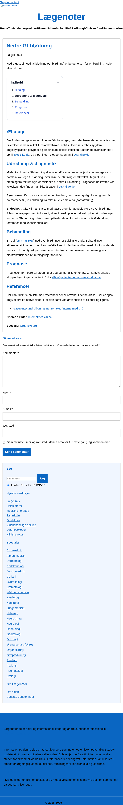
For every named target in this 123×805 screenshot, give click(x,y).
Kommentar (11, 353)
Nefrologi (12, 613)
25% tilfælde (67, 186)
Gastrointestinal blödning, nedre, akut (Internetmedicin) (48, 308)
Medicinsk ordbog (18, 510)
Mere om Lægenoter (17, 733)
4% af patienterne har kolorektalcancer (76, 277)
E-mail (8, 409)
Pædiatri (12, 660)
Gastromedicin (16, 571)
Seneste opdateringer (20, 696)
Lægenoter (61, 17)
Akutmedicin (14, 550)
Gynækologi (14, 582)
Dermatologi (14, 560)
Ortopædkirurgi (16, 655)
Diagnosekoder (16, 529)
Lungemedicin (16, 608)
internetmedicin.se (40, 317)
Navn (7, 392)
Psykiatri (12, 665)
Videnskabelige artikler (21, 525)
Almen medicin (16, 555)
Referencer (22, 113)
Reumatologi (15, 670)
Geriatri (11, 576)
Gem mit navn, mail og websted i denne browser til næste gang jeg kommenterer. (58, 442)
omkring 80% (24, 240)
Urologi (11, 676)
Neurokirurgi (14, 618)
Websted (8, 425)
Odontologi (13, 629)
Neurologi (13, 623)
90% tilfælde (82, 154)
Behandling (22, 101)
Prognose (21, 107)
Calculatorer (14, 506)
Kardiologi (13, 597)
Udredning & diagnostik (31, 95)
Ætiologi (20, 90)
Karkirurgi (13, 602)
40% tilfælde (21, 154)
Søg (42, 478)
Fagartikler (13, 515)
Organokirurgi (28, 325)
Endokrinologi (15, 566)
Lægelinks (13, 501)
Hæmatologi (14, 587)
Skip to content (9, 2)
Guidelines (13, 520)
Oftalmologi (14, 634)
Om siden (13, 692)
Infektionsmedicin (18, 592)
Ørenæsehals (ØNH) (20, 644)
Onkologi (12, 639)
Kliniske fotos (15, 534)
